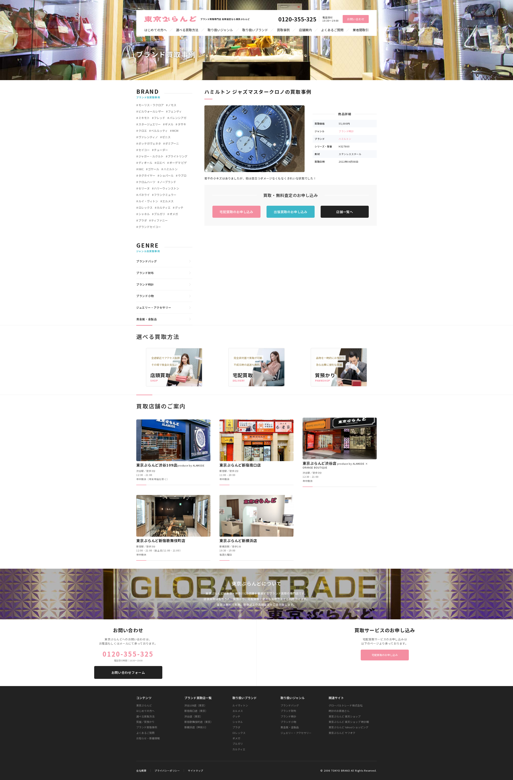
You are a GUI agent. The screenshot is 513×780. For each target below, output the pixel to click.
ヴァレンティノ (148, 137)
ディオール (145, 163)
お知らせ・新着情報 (148, 738)
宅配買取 (243, 375)
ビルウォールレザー (151, 111)
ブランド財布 (145, 273)
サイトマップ (195, 770)
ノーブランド (168, 182)
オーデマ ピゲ (178, 163)
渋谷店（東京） (193, 716)
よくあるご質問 (332, 30)
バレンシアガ (178, 118)
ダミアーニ (172, 143)
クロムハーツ (146, 182)
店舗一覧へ (344, 211)
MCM (175, 131)
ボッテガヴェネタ (149, 143)
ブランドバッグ (146, 261)
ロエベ (161, 163)
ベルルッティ (159, 131)
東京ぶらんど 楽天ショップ (345, 716)
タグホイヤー (146, 175)
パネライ (144, 195)
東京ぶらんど (144, 705)
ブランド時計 (346, 131)
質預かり (325, 375)
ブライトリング (177, 156)
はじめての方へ (155, 30)
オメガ (174, 214)
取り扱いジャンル (220, 30)
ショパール (167, 175)
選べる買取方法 (187, 30)
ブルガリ (159, 214)
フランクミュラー (165, 195)
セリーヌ (144, 188)
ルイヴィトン (240, 705)
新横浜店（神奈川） (196, 727)
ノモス (172, 105)
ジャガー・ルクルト (151, 156)
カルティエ (164, 208)
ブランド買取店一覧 (198, 698)
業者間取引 (361, 30)
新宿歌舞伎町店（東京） (198, 722)
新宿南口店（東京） (196, 710)
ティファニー (159, 220)
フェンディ (175, 111)
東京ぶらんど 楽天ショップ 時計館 (349, 722)
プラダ (142, 220)
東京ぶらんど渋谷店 (335, 465)
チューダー (161, 150)
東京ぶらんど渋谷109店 (170, 465)
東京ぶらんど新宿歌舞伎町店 (160, 540)
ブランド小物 (145, 296)
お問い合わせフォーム (128, 672)
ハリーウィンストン (166, 188)
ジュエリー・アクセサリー (153, 307)
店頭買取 (160, 375)
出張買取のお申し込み (290, 211)
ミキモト (144, 118)
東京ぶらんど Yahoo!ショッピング (348, 727)
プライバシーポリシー (167, 770)
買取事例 (283, 30)
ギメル (169, 124)
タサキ (182, 124)
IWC (141, 169)
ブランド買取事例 (146, 727)
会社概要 (141, 770)
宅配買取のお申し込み (236, 211)
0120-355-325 (297, 19)
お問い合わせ (356, 19)
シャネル (144, 214)
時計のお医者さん (339, 710)
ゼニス (166, 137)
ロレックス (145, 208)
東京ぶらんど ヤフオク (342, 733)
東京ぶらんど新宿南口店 (240, 465)
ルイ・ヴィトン (148, 201)
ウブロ (182, 175)
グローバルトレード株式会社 (346, 705)
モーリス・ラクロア (151, 105)
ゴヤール (153, 169)
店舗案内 (305, 30)
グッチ (179, 208)
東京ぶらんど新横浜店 (238, 540)
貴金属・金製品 (146, 319)
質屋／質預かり (145, 722)
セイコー (144, 150)
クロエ (142, 131)
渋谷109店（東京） (195, 705)
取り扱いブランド (255, 30)
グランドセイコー (149, 227)
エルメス (168, 201)
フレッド (159, 118)
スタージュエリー (149, 124)
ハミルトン (345, 138)
